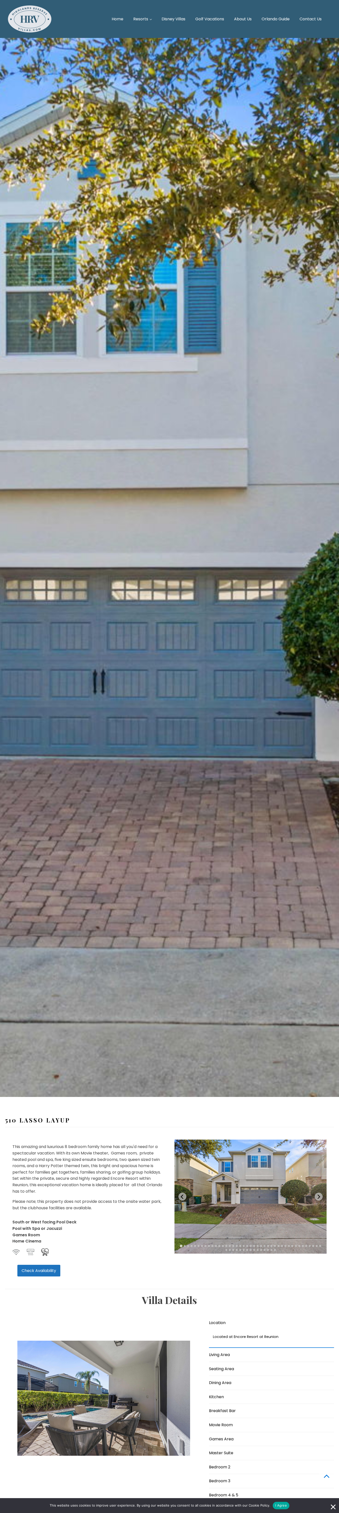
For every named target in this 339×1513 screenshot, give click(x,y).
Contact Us (311, 19)
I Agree (281, 1505)
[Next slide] (319, 1197)
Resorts (140, 19)
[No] (332, 1505)
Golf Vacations (209, 19)
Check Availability (39, 1270)
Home (117, 19)
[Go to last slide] (182, 1197)
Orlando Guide (276, 19)
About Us (243, 19)
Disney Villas (173, 19)
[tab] (181, 1246)
